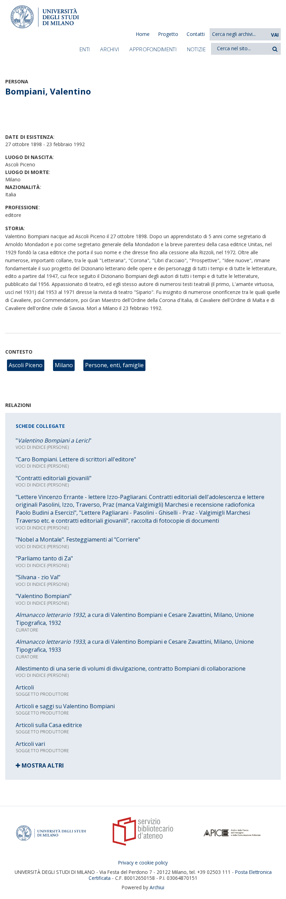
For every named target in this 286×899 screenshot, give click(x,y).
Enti (85, 49)
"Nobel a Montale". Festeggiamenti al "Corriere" (78, 539)
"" (53, 440)
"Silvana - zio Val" (38, 577)
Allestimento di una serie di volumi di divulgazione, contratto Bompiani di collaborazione (131, 668)
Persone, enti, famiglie (114, 365)
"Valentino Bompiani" (44, 596)
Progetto (168, 34)
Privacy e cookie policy (143, 862)
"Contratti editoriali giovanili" (53, 478)
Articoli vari (30, 744)
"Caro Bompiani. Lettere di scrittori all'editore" (76, 459)
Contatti (196, 34)
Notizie (196, 49)
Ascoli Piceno (26, 365)
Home (143, 34)
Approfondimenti (152, 49)
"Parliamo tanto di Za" (44, 558)
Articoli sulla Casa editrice (49, 725)
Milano (64, 365)
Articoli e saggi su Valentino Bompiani (65, 706)
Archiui (157, 887)
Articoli (25, 687)
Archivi (109, 49)
